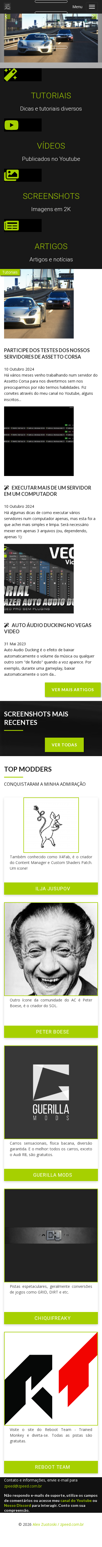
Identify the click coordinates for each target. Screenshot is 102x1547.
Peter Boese (52, 1038)
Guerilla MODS (52, 1182)
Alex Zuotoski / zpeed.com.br (58, 1531)
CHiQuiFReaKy (53, 1325)
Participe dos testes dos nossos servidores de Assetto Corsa (47, 360)
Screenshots (51, 203)
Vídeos (51, 152)
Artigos (51, 253)
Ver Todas (64, 751)
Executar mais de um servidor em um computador (47, 497)
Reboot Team (52, 1474)
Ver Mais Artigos (73, 696)
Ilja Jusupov (52, 895)
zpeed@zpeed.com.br (23, 1492)
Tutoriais (51, 102)
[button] (7, 41)
